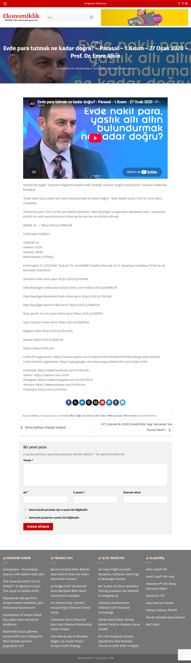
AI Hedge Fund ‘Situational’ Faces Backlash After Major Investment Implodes (69, 591)
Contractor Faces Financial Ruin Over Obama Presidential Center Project (71, 624)
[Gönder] (91, 17)
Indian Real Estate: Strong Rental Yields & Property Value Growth (119, 624)
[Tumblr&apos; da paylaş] (116, 402)
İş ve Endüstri (113, 558)
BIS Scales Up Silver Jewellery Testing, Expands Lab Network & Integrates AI (118, 591)
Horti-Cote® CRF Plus (160, 576)
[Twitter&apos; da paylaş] (82, 402)
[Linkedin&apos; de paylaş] (109, 402)
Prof (125, 415)
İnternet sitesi (132, 492)
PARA (110, 415)
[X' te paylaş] (75, 402)
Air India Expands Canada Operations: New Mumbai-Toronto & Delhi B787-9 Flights (118, 641)
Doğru (79, 415)
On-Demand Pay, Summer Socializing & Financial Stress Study (70, 607)
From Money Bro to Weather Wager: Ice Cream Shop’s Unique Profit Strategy (69, 641)
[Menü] (5, 3)
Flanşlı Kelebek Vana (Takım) (165, 617)
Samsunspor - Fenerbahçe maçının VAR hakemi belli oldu (24, 572)
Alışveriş (157, 558)
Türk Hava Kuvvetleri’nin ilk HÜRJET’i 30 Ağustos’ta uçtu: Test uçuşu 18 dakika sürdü (21, 586)
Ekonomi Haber (18, 558)
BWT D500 (152, 624)
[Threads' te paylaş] (89, 402)
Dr (85, 415)
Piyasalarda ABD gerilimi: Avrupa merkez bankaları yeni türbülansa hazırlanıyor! (23, 602)
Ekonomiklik (66, 68)
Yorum (28, 460)
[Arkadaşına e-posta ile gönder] (96, 402)
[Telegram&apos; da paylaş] (123, 402)
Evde (96, 415)
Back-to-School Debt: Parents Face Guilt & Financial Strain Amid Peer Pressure (70, 574)
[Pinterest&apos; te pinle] (102, 402)
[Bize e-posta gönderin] (186, 3)
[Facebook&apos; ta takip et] (179, 3)
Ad (25, 492)
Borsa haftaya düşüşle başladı (45, 427)
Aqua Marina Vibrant (160, 603)
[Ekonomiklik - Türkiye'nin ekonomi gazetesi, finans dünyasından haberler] (21, 17)
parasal (118, 415)
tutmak (132, 415)
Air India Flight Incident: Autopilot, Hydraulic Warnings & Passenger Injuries (118, 574)
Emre (90, 415)
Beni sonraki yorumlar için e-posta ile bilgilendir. (58, 509)
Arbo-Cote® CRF (156, 569)
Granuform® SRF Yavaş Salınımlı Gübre (161, 586)
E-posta (79, 492)
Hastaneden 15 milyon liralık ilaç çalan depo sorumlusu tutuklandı (22, 619)
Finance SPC (63, 558)
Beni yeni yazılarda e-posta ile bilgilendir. (54, 517)
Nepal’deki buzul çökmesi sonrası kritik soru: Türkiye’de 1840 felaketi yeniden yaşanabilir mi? (22, 639)
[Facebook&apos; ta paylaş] (69, 402)
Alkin (72, 415)
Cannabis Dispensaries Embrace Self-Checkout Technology (114, 607)
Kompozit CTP (155, 596)
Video (95, 42)
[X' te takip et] (183, 3)
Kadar (103, 415)
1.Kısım (64, 415)
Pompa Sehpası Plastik (161, 610)
